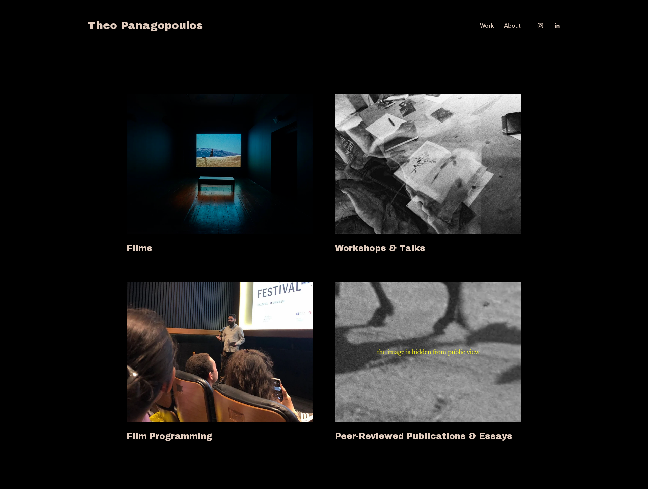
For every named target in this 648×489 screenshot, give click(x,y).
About (512, 25)
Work (487, 25)
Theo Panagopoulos (145, 25)
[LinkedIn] (557, 25)
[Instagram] (540, 25)
